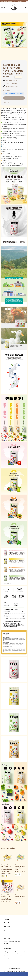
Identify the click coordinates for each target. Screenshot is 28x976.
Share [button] (7, 102)
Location (6, 943)
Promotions (6, 90)
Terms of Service (7, 971)
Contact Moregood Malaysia (12, 941)
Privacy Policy (16, 971)
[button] (2, 7)
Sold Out (14, 98)
